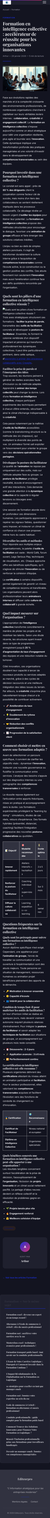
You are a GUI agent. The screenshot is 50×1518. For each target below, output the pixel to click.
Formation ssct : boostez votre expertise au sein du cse (20, 1397)
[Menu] (44, 2)
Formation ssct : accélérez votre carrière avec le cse (21, 1335)
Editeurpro (25, 1479)
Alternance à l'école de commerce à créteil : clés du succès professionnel (24, 1325)
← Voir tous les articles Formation (20, 1277)
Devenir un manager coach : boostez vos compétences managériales (23, 1453)
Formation (16, 9)
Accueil (6, 9)
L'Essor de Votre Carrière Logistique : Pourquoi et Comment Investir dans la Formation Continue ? (24, 1364)
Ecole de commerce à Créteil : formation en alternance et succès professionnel (22, 1408)
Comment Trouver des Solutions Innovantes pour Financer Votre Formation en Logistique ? (22, 1429)
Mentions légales (19, 1501)
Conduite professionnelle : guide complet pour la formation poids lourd (24, 1419)
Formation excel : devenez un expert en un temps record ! (23, 1316)
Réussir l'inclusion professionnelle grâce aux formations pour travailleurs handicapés (25, 1442)
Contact (34, 1501)
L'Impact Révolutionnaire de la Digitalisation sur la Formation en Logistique (22, 1376)
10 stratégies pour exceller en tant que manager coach (24, 1388)
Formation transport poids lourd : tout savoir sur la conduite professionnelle (24, 1354)
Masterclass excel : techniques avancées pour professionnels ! (21, 1344)
